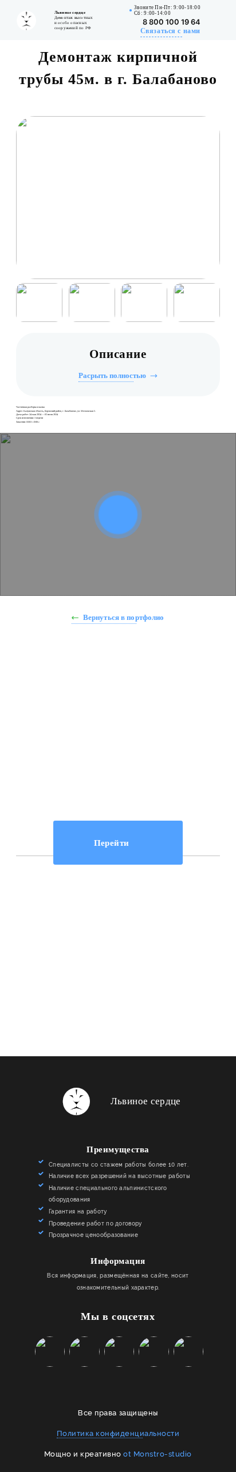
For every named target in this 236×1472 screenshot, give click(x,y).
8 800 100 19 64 (171, 22)
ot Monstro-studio (157, 1454)
